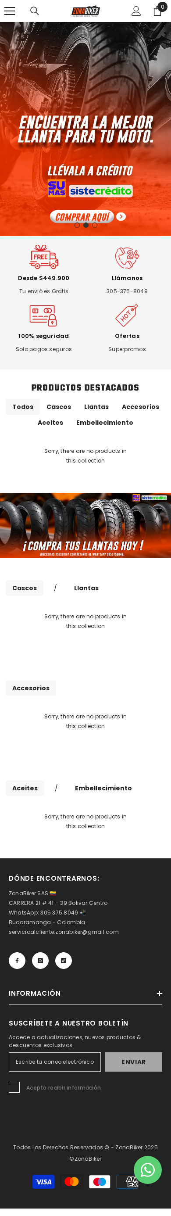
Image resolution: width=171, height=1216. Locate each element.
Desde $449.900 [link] (43, 278)
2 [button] (86, 225)
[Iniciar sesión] (136, 11)
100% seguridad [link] (43, 336)
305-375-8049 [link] (127, 291)
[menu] (9, 11)
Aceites (50, 422)
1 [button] (77, 225)
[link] (43, 258)
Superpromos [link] (127, 349)
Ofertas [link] (127, 336)
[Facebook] (17, 960)
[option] (85, 129)
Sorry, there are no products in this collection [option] (85, 455)
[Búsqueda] (34, 11)
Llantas (96, 406)
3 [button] (94, 225)
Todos (22, 406)
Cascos (58, 406)
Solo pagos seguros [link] (44, 349)
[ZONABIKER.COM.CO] (85, 525)
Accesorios (140, 406)
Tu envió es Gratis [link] (43, 291)
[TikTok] (63, 960)
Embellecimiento (104, 422)
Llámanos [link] (127, 278)
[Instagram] (40, 960)
